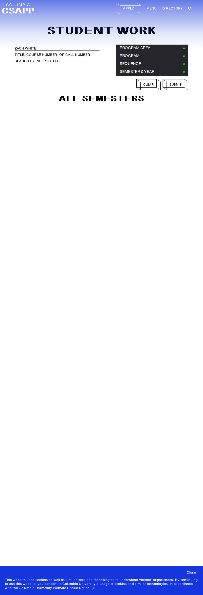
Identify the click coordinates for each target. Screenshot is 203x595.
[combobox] (152, 48)
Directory (172, 8)
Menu (152, 8)
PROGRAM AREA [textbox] (135, 48)
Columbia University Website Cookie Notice (54, 588)
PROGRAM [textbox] (130, 56)
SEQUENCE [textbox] (130, 64)
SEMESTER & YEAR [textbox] (137, 72)
